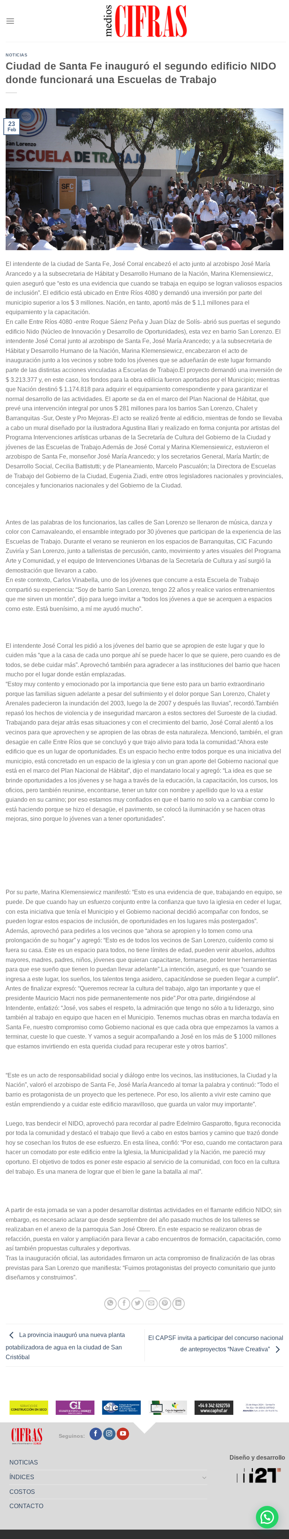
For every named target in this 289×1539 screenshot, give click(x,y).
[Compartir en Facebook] (124, 1303)
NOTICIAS (23, 1462)
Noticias (16, 55)
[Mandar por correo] (151, 1303)
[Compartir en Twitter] (137, 1303)
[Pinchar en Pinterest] (165, 1303)
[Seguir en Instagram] (109, 1434)
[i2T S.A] (261, 1476)
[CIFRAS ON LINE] (146, 20)
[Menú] (10, 21)
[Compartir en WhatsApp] (110, 1303)
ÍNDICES (21, 1477)
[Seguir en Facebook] (96, 1434)
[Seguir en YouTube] (123, 1434)
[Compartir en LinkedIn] (178, 1303)
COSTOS (22, 1492)
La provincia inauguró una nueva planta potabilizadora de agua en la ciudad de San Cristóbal (65, 1346)
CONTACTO (26, 1506)
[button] (267, 1517)
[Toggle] (205, 1477)
